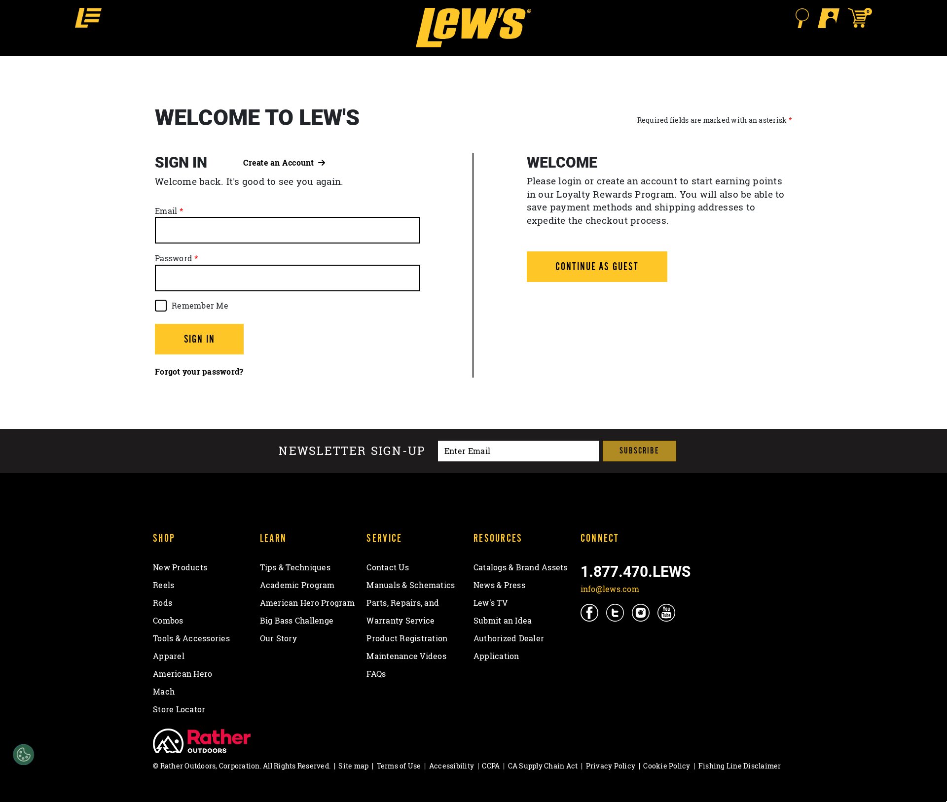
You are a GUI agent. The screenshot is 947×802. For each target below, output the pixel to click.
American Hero (182, 673)
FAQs (376, 673)
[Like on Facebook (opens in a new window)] (590, 612)
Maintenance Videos (406, 656)
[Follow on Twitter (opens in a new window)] (615, 612)
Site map (353, 765)
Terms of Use (399, 765)
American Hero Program (307, 602)
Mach (164, 691)
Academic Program (297, 585)
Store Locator (179, 709)
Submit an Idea (503, 620)
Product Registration (406, 638)
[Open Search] (802, 18)
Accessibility (451, 765)
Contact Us (387, 567)
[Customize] (24, 755)
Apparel (168, 656)
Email (166, 211)
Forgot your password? (199, 371)
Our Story (278, 638)
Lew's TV (491, 602)
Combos (168, 620)
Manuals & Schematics (410, 585)
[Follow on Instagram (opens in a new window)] (641, 612)
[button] (88, 18)
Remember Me (200, 306)
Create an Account (280, 162)
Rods (162, 602)
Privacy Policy (611, 765)
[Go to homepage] (473, 27)
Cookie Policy (666, 765)
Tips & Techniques (295, 567)
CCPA (491, 765)
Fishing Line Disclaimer (739, 765)
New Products (180, 567)
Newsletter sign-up (352, 451)
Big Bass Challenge (297, 620)
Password (173, 258)
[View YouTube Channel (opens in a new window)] (667, 612)
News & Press (499, 585)
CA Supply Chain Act (543, 765)
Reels (163, 585)
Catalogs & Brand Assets (521, 567)
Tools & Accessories (191, 638)
